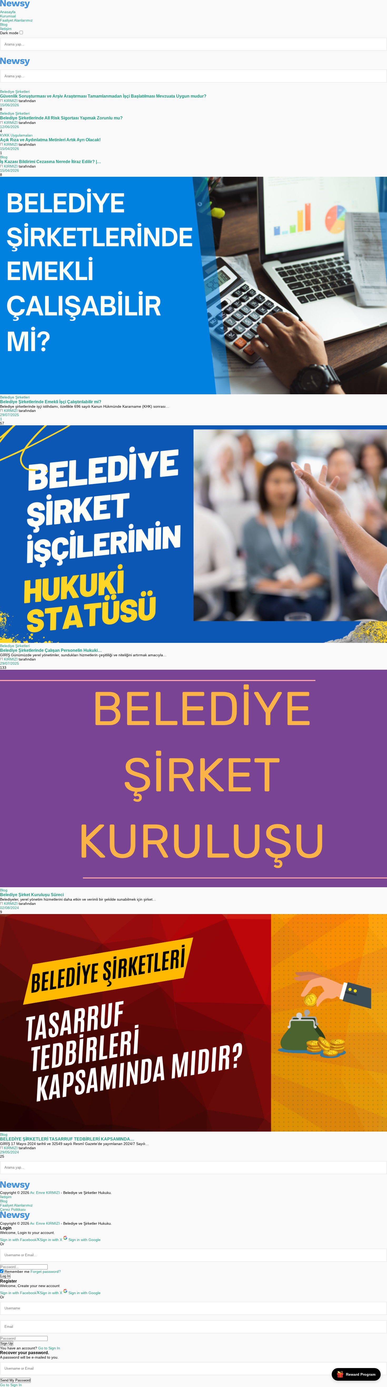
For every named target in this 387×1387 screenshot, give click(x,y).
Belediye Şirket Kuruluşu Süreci (32, 894)
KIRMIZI (11, 101)
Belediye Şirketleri (15, 91)
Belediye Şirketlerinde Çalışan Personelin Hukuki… (51, 650)
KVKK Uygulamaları (16, 135)
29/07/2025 (9, 415)
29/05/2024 (9, 1152)
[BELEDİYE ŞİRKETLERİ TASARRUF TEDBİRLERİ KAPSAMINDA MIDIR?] (193, 1023)
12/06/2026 (9, 127)
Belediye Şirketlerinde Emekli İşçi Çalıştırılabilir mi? (50, 401)
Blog (3, 157)
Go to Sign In (49, 1348)
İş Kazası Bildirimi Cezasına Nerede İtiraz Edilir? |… (50, 161)
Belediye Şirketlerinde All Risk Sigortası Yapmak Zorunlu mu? (61, 117)
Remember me (16, 1271)
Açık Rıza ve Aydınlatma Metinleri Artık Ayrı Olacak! (50, 139)
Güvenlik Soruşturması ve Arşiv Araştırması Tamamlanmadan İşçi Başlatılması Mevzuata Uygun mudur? (103, 96)
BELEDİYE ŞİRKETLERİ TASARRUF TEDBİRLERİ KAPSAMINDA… (67, 1139)
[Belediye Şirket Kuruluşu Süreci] (193, 779)
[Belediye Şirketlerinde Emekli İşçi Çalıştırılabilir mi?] (193, 286)
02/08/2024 (9, 908)
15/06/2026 (9, 105)
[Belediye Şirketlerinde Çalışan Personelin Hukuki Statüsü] (193, 534)
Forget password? (46, 1271)
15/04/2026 (9, 149)
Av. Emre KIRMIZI (45, 1193)
